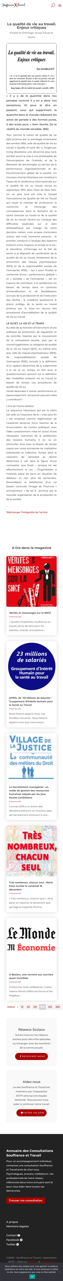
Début (11, 1007)
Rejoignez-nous (33, 1056)
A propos (12, 1222)
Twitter (11, 1244)
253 (50, 1007)
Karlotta (33, 1261)
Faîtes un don (33, 1112)
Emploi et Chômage (22, 32)
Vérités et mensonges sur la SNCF (30, 612)
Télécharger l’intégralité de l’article (26, 512)
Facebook (12, 1239)
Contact (11, 1235)
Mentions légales (17, 1226)
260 (58, 1007)
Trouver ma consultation (25, 1200)
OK (32, 1276)
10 (22, 1007)
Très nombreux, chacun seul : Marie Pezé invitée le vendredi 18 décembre (31, 886)
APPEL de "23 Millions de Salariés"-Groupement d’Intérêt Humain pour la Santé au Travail (31, 701)
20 (28, 1007)
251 (35, 1007)
